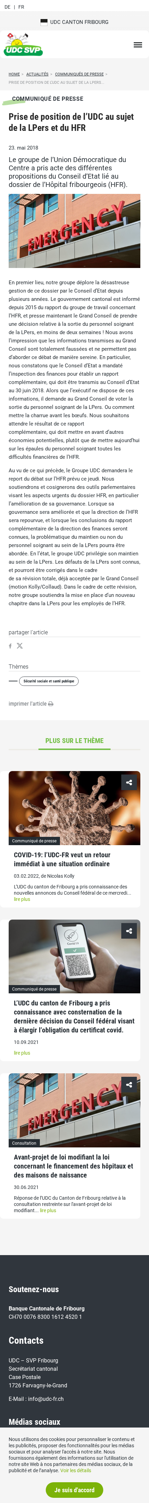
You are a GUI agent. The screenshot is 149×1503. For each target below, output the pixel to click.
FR (21, 7)
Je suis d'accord (74, 1490)
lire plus (22, 899)
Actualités (37, 74)
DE (7, 7)
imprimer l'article (28, 703)
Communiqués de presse (79, 74)
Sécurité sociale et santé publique (49, 681)
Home (14, 74)
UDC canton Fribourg (77, 22)
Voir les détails (75, 1470)
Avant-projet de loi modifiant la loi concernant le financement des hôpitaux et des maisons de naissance (73, 1166)
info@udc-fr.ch (46, 1399)
